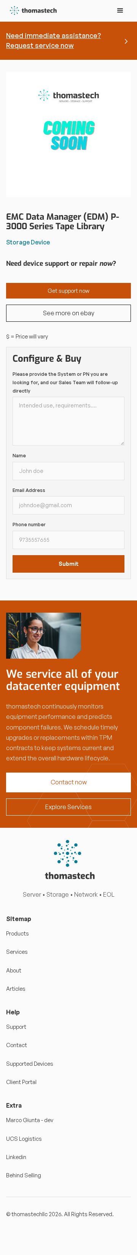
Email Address (29, 490)
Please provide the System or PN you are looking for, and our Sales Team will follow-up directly (65, 382)
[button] (120, 10)
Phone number (29, 524)
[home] (31, 11)
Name (19, 455)
